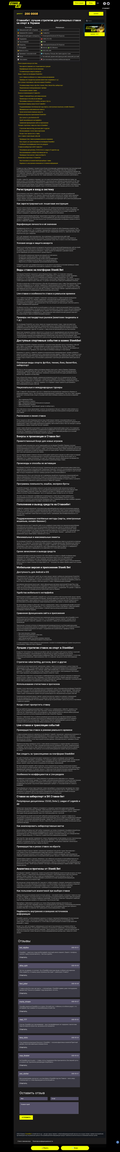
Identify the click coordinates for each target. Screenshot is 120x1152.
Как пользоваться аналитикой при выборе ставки (35, 160)
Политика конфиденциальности (43, 1141)
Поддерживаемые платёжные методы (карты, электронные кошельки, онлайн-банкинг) (47, 107)
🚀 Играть (45, 1148)
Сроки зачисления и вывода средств (31, 112)
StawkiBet (28, 1134)
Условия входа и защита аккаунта (30, 71)
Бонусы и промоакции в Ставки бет (29, 93)
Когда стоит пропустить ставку (30, 133)
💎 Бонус (75, 1148)
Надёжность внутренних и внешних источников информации (39, 163)
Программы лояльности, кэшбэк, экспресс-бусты (35, 101)
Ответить (23, 957)
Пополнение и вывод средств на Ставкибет (32, 104)
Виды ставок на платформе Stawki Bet (30, 74)
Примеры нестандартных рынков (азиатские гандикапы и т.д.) (39, 79)
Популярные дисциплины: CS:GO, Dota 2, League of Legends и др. (39, 150)
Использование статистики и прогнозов (32, 131)
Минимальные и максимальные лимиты (32, 109)
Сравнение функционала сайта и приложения (34, 123)
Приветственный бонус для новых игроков (33, 96)
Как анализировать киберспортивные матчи (34, 152)
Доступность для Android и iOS (29, 117)
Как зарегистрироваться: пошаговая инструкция (35, 66)
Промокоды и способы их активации (31, 98)
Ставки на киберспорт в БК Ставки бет (30, 147)
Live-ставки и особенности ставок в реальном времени (37, 77)
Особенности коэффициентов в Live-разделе (34, 144)
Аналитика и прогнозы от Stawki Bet (29, 157)
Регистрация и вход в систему (27, 63)
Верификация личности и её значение (32, 69)
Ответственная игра (24, 1141)
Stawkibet (106, 8)
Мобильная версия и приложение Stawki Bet (32, 114)
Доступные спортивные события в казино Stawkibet (34, 82)
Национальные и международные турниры (33, 88)
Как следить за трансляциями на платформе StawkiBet (37, 142)
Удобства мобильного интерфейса (30, 120)
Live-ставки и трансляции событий (29, 136)
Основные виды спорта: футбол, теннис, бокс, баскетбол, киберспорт (41, 85)
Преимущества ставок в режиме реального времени (36, 139)
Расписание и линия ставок (28, 90)
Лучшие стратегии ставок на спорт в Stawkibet (33, 125)
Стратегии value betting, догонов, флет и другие (35, 128)
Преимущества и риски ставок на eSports (33, 155)
